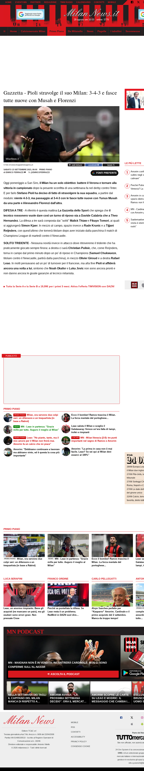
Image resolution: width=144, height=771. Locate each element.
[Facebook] (132, 2)
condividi (92, 165)
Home (8, 2)
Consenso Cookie (80, 746)
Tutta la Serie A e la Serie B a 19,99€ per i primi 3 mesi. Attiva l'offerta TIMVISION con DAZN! (60, 286)
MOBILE (112, 2)
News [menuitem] (90, 31)
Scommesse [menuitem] (133, 31)
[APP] (135, 284)
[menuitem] (4, 31)
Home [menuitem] (13, 31)
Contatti (75, 732)
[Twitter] (138, 2)
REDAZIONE (50, 2)
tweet (110, 165)
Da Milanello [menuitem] (75, 31)
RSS (73, 727)
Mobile (74, 722)
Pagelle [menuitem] (101, 31)
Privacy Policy (79, 741)
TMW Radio (66, 2)
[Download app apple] (132, 724)
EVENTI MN (21, 2)
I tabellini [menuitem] (116, 31)
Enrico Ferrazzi (15, 172)
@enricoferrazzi (40, 172)
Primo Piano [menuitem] (57, 31)
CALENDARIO (83, 2)
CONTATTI (99, 2)
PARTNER (35, 2)
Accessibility (78, 737)
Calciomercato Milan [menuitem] (33, 31)
